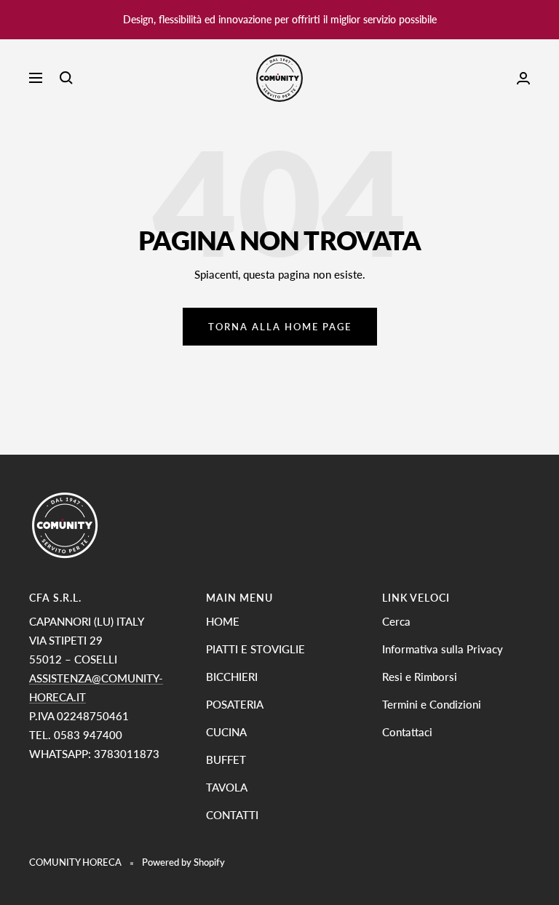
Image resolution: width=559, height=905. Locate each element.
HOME (222, 621)
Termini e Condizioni (431, 704)
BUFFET (226, 759)
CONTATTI (232, 814)
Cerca (396, 621)
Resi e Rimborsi (419, 676)
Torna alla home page (280, 326)
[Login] (523, 78)
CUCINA (226, 731)
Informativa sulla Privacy (442, 648)
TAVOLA (226, 787)
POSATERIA (234, 704)
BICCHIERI (232, 676)
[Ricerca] (66, 77)
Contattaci (407, 731)
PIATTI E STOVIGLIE (255, 648)
